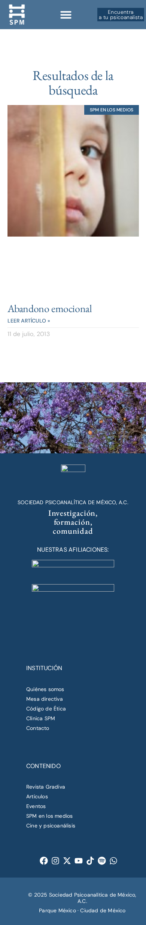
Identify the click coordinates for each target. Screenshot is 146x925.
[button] (66, 15)
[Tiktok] (90, 860)
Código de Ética (46, 708)
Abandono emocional (49, 308)
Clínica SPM (40, 718)
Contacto (37, 728)
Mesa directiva (44, 699)
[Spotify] (102, 860)
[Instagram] (55, 860)
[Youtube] (79, 860)
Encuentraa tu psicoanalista (121, 15)
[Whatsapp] (113, 860)
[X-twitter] (67, 860)
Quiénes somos (45, 689)
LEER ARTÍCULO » (29, 320)
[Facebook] (44, 860)
